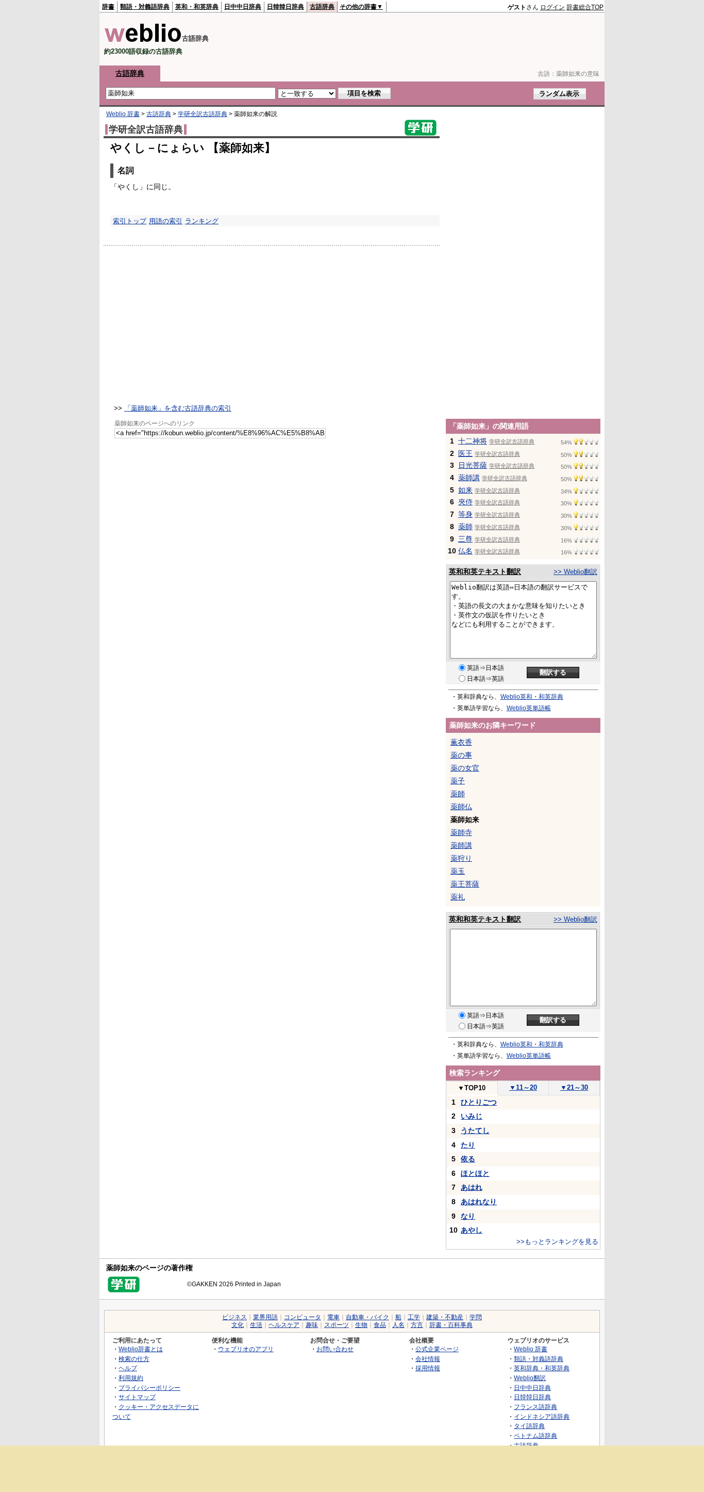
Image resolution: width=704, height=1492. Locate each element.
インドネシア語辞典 (541, 1416)
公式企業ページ (437, 1349)
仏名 (465, 551)
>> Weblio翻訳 (575, 572)
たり (468, 1145)
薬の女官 (464, 768)
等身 (465, 514)
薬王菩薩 (464, 884)
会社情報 (427, 1358)
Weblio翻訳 (530, 1377)
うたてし (475, 1130)
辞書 (108, 7)
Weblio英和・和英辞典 (531, 696)
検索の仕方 (134, 1358)
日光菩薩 (472, 465)
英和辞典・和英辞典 (541, 1368)
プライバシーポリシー (149, 1387)
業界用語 (265, 1317)
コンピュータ (302, 1317)
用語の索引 (165, 221)
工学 (414, 1317)
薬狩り (461, 858)
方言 (417, 1325)
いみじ (471, 1116)
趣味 (312, 1325)
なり (468, 1216)
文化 (237, 1325)
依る (468, 1159)
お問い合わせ (335, 1349)
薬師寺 (461, 832)
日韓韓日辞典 (285, 7)
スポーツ (336, 1325)
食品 (380, 1325)
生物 (361, 1325)
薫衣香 (461, 742)
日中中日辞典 (242, 7)
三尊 (465, 539)
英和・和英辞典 (197, 7)
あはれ (471, 1187)
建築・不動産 (444, 1317)
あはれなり (479, 1202)
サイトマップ (137, 1396)
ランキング (202, 221)
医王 (465, 453)
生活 (256, 1325)
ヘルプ (128, 1368)
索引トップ (129, 221)
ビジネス (234, 1317)
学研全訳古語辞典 (202, 114)
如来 (465, 490)
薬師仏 (461, 806)
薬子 (457, 781)
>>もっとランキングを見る (557, 1241)
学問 (476, 1317)
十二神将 (472, 441)
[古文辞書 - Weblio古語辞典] (143, 40)
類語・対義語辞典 (145, 7)
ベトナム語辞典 (535, 1435)
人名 (398, 1325)
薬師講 (469, 477)
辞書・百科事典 (451, 1325)
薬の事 (461, 755)
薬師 (465, 526)
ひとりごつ (479, 1102)
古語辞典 (322, 7)
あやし (471, 1230)
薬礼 (457, 897)
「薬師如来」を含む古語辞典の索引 (177, 408)
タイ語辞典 (529, 1425)
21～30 (574, 1087)
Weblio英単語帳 (529, 708)
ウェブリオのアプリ (246, 1349)
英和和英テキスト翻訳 (485, 571)
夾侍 (465, 502)
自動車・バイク (367, 1317)
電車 (333, 1317)
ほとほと (475, 1173)
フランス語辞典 (535, 1406)
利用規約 (131, 1377)
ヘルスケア (284, 1325)
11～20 (523, 1087)
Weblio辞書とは (141, 1349)
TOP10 (471, 1088)
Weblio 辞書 (123, 114)
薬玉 (457, 871)
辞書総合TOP (585, 7)
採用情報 (427, 1368)
